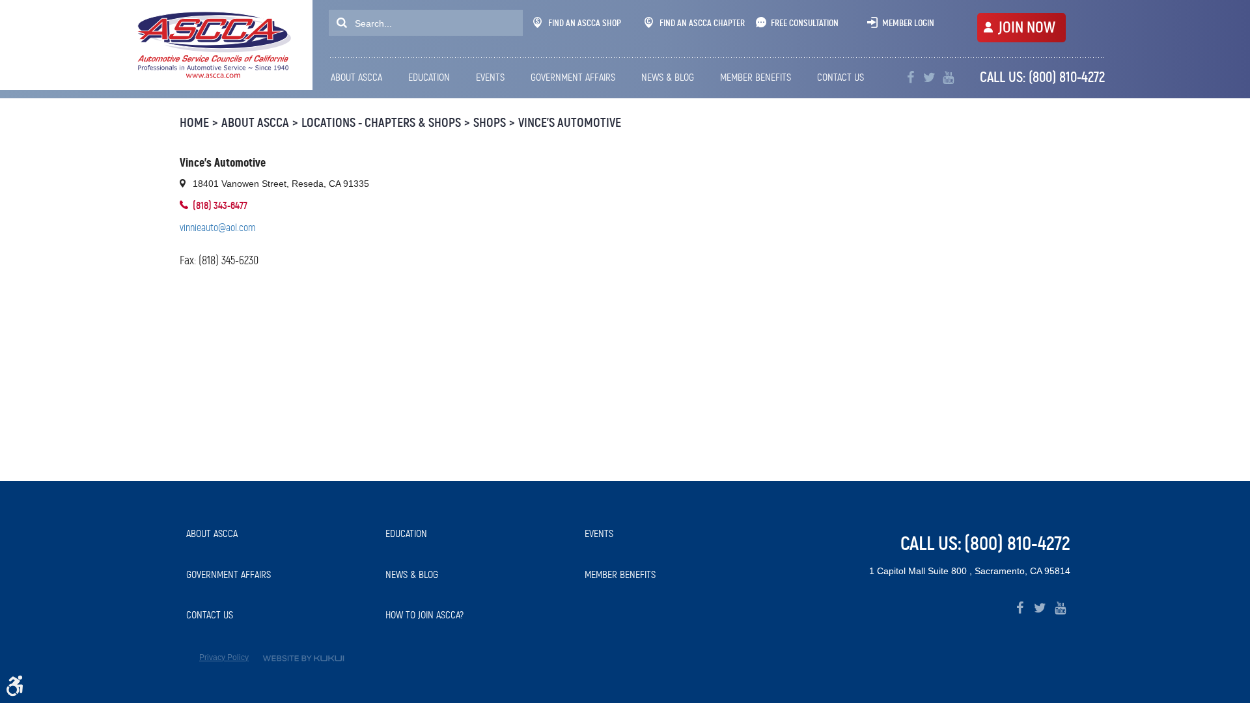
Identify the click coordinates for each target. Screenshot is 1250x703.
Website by (303, 658)
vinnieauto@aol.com (218, 227)
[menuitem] (360, 77)
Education (429, 77)
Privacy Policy (224, 657)
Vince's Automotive (569, 123)
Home (194, 123)
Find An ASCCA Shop (584, 23)
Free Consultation (805, 23)
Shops (489, 123)
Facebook (1020, 608)
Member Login (908, 23)
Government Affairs (573, 77)
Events (490, 77)
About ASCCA (356, 77)
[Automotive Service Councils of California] (212, 45)
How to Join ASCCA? (424, 615)
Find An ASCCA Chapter (702, 23)
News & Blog (667, 77)
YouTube (948, 78)
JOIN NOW (1026, 27)
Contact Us (840, 77)
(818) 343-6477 (220, 205)
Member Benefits (755, 77)
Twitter (929, 78)
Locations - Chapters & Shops (381, 123)
